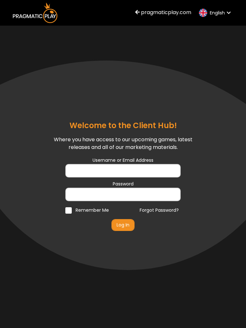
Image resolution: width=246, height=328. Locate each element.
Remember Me (91, 210)
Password (123, 184)
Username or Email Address (123, 160)
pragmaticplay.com (165, 12)
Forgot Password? (159, 210)
